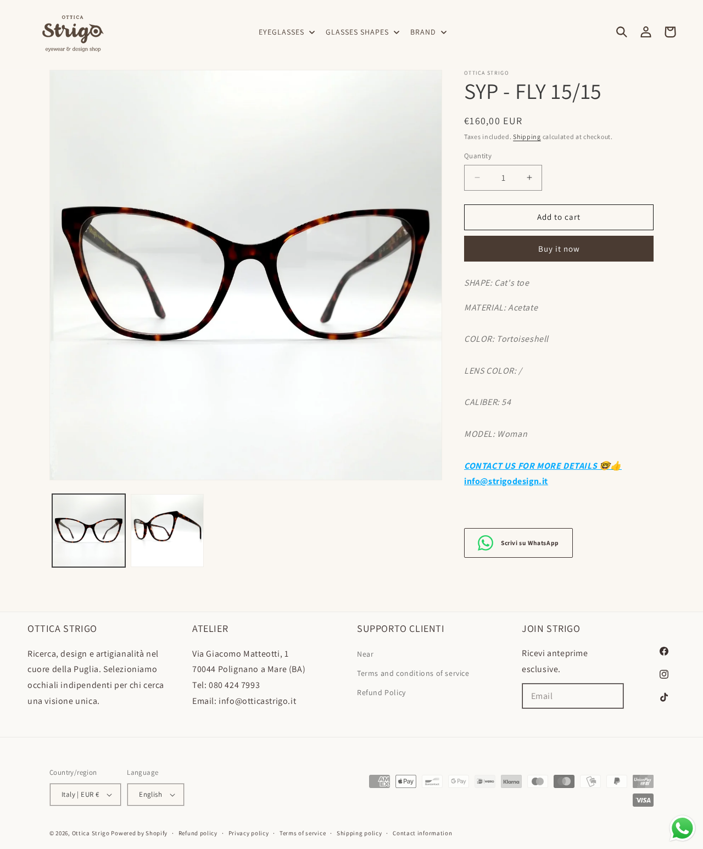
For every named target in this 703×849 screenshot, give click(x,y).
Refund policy (197, 833)
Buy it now (559, 248)
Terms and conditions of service (413, 673)
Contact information (422, 833)
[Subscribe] (611, 696)
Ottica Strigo (91, 833)
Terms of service (303, 833)
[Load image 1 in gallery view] (88, 530)
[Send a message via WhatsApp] (682, 828)
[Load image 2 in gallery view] (167, 530)
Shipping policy (359, 833)
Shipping (527, 136)
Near (365, 654)
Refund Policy (381, 692)
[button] (285, 31)
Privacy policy (248, 833)
